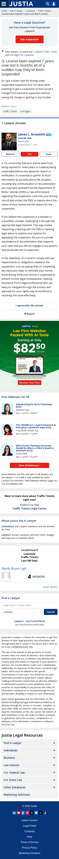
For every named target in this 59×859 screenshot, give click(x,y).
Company (29, 831)
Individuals (11, 750)
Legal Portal (29, 825)
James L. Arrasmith (31, 134)
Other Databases (14, 787)
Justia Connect (29, 820)
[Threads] (32, 813)
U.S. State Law (13, 780)
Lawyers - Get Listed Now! (29, 621)
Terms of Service (29, 842)
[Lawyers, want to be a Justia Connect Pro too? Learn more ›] (48, 134)
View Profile (23, 141)
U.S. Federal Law (14, 772)
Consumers (8, 526)
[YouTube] (18, 813)
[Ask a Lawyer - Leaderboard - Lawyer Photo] (6, 576)
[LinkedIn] (14, 813)
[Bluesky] (36, 813)
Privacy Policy (29, 847)
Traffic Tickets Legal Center (29, 508)
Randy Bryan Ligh (14, 568)
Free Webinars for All (15, 397)
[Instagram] (27, 813)
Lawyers (6, 534)
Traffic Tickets (44, 11)
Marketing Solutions (17, 794)
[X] (40, 813)
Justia (4, 11)
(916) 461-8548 (24, 138)
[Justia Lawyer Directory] (45, 813)
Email (48, 154)
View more (50, 587)
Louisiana (30, 11)
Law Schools (11, 765)
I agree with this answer (29, 305)
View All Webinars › (29, 465)
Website (10, 154)
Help (29, 836)
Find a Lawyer (11, 598)
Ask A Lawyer (16, 11)
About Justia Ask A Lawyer (19, 520)
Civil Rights (15, 55)
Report (30, 313)
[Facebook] (23, 813)
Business (9, 757)
